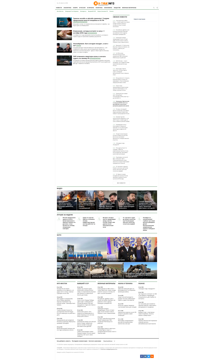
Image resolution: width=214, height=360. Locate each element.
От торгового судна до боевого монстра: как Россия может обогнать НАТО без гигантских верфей (120, 169)
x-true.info (59, 347)
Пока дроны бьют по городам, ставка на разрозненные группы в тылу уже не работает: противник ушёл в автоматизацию (120, 151)
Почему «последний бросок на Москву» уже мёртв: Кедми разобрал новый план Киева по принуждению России (121, 111)
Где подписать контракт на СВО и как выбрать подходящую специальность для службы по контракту (147, 296)
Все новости (121, 183)
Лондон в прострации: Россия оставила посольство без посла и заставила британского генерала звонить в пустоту (121, 137)
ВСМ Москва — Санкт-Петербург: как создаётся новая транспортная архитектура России (121, 63)
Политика (99, 7)
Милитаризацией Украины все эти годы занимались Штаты (66, 329)
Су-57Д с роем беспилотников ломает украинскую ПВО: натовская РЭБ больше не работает (120, 55)
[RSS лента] (152, 356)
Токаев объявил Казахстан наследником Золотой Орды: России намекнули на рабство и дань (66, 312)
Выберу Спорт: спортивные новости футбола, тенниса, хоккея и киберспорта (146, 313)
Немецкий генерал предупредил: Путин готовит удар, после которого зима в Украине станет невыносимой (120, 40)
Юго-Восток (60, 11)
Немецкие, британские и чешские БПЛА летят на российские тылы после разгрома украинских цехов (121, 104)
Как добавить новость (64, 341)
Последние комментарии (79, 341)
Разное (112, 11)
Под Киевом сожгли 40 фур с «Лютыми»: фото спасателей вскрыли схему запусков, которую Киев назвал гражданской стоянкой (121, 160)
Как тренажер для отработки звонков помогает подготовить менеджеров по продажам (147, 305)
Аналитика (67, 7)
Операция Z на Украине (71, 11)
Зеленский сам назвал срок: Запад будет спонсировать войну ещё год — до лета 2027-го (121, 96)
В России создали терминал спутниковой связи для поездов (127, 306)
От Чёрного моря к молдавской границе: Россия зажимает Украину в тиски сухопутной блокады (120, 176)
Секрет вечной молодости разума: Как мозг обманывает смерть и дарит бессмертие (126, 298)
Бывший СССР (92, 11)
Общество (117, 7)
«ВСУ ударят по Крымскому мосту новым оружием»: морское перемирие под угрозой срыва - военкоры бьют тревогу (66, 302)
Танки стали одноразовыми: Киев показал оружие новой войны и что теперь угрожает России (120, 88)
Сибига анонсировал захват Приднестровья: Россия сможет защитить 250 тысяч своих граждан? (86, 334)
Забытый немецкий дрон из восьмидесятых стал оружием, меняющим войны (126, 290)
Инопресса (83, 11)
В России (82, 7)
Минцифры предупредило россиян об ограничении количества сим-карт (125, 322)
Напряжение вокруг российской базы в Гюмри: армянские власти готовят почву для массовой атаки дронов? (86, 324)
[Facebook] (141, 356)
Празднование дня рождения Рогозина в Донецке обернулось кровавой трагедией (66, 321)
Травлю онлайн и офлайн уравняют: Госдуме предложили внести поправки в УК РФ (91, 19)
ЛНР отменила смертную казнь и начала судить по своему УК (89, 57)
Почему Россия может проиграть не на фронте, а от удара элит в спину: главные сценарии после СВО (65, 291)
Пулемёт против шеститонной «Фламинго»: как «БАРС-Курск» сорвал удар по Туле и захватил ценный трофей (121, 119)
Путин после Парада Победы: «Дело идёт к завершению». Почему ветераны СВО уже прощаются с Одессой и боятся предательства (86, 303)
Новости (59, 7)
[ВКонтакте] (145, 356)
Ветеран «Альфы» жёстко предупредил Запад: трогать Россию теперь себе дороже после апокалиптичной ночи (109, 222)
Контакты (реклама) (95, 341)
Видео (59, 188)
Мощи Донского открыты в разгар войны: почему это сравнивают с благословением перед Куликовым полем (121, 80)
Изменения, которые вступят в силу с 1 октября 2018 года (88, 32)
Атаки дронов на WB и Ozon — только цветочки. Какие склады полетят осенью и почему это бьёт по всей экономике (121, 23)
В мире (75, 7)
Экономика (108, 7)
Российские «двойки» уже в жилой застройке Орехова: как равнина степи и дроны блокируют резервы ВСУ (121, 32)
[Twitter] (148, 356)
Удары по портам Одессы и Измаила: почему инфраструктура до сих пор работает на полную (89, 221)
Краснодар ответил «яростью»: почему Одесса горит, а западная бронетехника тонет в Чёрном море (121, 71)
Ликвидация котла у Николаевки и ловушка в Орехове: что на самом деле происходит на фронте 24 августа (120, 127)
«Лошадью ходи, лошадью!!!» (119, 143)
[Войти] (157, 7)
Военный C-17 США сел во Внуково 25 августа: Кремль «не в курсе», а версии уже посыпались (121, 48)
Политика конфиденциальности (108, 349)
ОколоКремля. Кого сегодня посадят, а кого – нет (91, 45)
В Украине (90, 7)
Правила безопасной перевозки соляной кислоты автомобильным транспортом (147, 322)
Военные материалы (129, 7)
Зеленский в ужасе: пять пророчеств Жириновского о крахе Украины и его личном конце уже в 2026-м (85, 314)
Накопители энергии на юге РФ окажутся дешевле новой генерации (127, 313)
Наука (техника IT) (102, 11)
